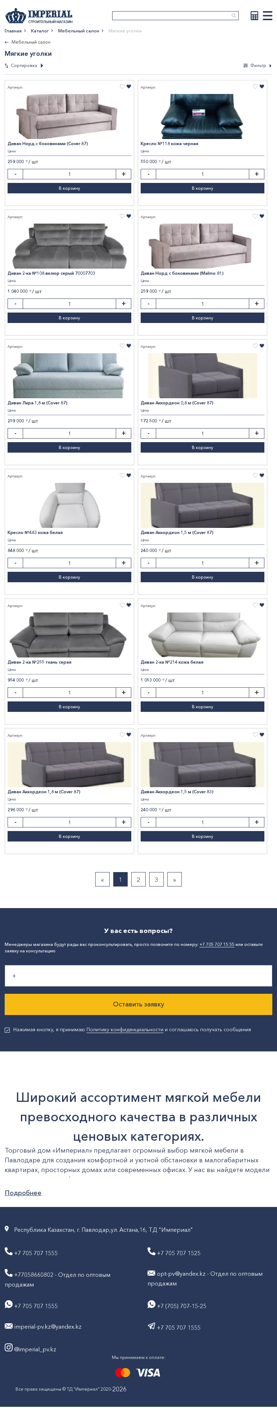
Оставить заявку (138, 1004)
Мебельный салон (78, 30)
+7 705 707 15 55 (216, 944)
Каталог (40, 30)
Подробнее (23, 1193)
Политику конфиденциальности (125, 1029)
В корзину (69, 188)
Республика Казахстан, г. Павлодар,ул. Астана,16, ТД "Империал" (103, 1229)
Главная (13, 30)
